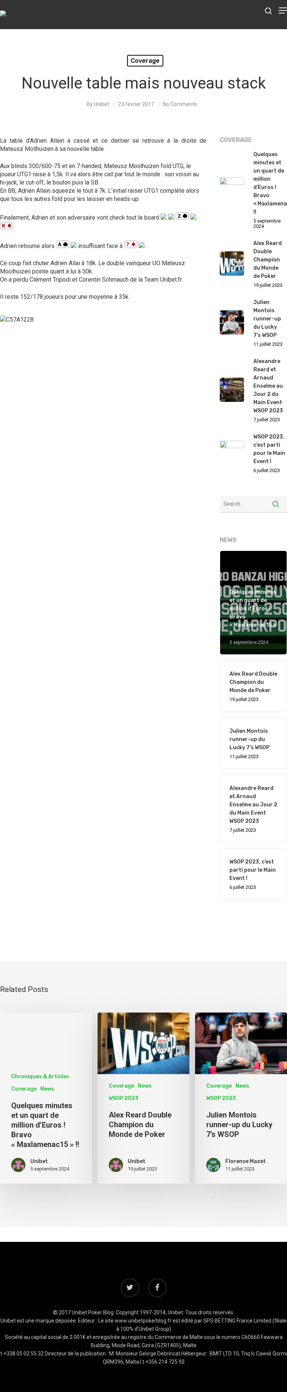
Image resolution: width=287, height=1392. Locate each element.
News (47, 1089)
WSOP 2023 (123, 1098)
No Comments (180, 104)
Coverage (145, 60)
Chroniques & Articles (40, 1076)
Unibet (101, 104)
